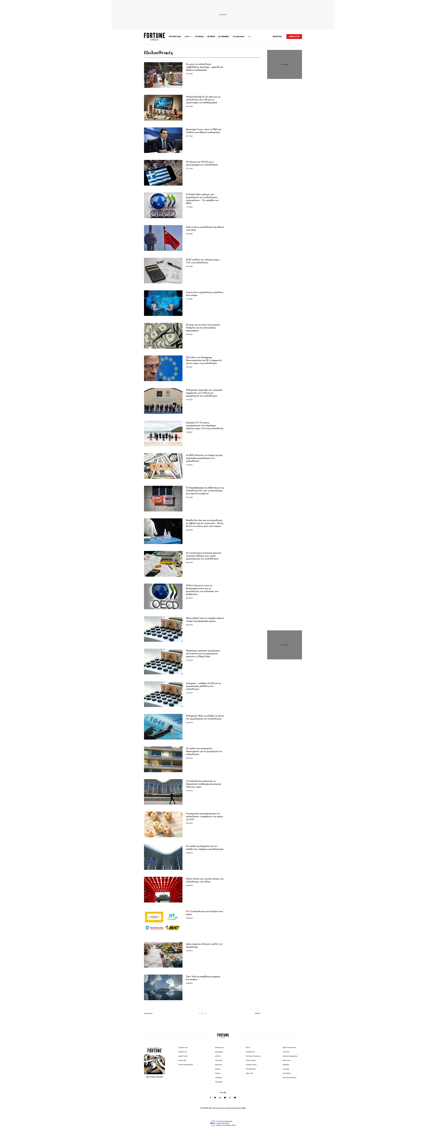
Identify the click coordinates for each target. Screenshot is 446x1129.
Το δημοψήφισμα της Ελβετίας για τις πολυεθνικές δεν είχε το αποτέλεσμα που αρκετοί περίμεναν (205, 490)
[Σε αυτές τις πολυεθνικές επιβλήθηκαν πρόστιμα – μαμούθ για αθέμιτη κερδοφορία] (163, 75)
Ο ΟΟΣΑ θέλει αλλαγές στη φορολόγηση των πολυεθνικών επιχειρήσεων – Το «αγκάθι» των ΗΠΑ (202, 199)
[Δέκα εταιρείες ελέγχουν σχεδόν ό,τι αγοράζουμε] (163, 955)
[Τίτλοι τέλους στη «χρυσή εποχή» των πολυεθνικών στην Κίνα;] (163, 889)
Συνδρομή (286, 1069)
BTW (244, 1108)
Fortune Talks (182, 1060)
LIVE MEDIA (199, 37)
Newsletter (286, 1065)
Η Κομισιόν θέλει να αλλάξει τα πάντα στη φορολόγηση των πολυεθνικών (205, 717)
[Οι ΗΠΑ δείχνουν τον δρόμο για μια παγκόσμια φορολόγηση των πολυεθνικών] (163, 466)
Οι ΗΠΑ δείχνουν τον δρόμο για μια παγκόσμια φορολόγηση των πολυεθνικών (204, 458)
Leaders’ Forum (182, 1056)
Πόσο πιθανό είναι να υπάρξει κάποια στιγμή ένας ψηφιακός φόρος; (205, 620)
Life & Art (218, 1056)
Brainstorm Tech (251, 1060)
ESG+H (248, 1047)
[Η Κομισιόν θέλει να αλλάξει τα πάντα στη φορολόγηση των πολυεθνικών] (163, 727)
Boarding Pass (250, 1052)
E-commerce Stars (251, 1065)
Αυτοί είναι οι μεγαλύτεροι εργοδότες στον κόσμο (204, 294)
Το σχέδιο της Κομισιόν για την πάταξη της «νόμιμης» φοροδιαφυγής (205, 848)
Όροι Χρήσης (287, 1073)
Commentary (219, 1082)
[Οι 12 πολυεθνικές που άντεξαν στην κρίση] (163, 922)
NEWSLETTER (294, 37)
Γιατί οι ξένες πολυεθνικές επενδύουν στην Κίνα (205, 229)
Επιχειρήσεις (219, 1052)
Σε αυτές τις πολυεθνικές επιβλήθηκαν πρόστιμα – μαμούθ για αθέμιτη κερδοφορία (204, 67)
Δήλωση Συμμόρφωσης (290, 1056)
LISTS (187, 37)
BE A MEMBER (223, 37)
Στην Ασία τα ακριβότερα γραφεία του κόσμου (203, 978)
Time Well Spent (251, 1069)
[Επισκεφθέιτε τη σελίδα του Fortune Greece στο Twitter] (215, 1098)
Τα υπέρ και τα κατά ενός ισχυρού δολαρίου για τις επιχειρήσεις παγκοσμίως (203, 327)
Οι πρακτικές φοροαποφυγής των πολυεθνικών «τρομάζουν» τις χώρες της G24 (204, 816)
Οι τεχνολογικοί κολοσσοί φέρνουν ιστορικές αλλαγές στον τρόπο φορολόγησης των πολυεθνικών (203, 555)
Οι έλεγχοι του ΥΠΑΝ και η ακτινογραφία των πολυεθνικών (202, 163)
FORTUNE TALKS (175, 37)
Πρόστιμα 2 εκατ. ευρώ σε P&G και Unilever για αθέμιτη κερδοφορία (203, 131)
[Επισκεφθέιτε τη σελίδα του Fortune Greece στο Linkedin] (220, 1098)
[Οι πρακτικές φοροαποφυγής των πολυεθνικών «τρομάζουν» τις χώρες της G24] (163, 824)
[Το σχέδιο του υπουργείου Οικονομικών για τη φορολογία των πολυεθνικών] (163, 759)
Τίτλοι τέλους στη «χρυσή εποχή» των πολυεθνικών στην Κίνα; (205, 880)
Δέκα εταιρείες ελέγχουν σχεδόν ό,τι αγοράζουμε (204, 945)
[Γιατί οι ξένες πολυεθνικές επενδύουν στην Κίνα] (163, 238)
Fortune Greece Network (185, 1065)
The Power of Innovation (253, 1056)
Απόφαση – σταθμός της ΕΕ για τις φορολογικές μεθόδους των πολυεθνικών (203, 686)
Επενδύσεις (218, 1065)
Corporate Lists (183, 1047)
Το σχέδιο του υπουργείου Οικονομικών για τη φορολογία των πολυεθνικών (204, 751)
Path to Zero (249, 1073)
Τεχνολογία (218, 1060)
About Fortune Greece (289, 1047)
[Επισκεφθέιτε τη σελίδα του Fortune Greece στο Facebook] (210, 1098)
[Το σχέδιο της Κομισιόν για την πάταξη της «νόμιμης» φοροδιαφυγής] (163, 857)
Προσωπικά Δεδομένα (289, 1077)
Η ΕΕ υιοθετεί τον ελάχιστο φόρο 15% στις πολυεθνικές (202, 261)
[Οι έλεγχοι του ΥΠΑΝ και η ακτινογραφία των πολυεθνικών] (163, 173)
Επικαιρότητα (219, 1047)
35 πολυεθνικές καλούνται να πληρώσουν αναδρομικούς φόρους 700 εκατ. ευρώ (203, 784)
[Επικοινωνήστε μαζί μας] (235, 1098)
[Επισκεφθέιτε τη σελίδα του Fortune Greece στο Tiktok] (230, 1098)
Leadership (218, 1077)
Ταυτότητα (286, 1052)
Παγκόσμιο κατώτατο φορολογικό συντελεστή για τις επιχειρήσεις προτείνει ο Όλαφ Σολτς (203, 653)
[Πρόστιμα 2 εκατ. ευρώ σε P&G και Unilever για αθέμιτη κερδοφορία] (163, 140)
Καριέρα (217, 1073)
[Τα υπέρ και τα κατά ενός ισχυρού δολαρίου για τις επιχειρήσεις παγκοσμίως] (163, 335)
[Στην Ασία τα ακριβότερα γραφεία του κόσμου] (163, 987)
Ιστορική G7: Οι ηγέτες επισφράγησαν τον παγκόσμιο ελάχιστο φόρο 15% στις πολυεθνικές (204, 425)
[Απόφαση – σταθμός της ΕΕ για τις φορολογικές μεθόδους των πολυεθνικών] (163, 694)
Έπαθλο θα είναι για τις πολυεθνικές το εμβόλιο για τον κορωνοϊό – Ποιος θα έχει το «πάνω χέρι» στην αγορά (204, 523)
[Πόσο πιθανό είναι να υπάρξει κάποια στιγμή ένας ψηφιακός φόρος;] (163, 629)
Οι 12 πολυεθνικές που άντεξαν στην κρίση (204, 913)
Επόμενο (257, 1013)
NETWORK (211, 37)
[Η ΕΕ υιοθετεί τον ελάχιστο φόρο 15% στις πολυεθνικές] (163, 270)
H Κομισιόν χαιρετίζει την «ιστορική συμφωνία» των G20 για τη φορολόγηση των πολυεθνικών (204, 393)
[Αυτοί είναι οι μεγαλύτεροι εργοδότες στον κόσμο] (163, 303)
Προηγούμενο (148, 1013)
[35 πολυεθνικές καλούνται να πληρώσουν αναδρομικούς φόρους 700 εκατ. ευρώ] (163, 792)
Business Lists (182, 1052)
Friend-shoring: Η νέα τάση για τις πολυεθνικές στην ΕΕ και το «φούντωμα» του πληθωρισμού (203, 99)
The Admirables (238, 37)
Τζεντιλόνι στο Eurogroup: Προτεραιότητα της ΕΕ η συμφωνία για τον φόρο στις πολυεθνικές (204, 360)
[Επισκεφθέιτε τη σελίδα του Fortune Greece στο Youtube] (225, 1098)
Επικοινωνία (286, 1060)
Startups (217, 1069)
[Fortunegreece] (154, 40)
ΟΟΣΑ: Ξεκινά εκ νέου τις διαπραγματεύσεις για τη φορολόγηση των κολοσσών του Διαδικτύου (202, 590)
